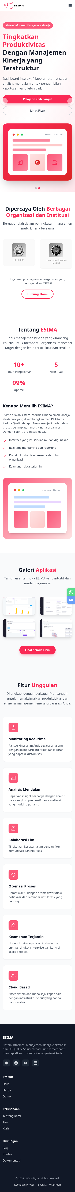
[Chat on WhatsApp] (71, 592)
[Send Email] (71, 600)
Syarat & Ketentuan (49, 1184)
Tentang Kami (12, 1116)
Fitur (6, 1084)
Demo (7, 1096)
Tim (5, 1122)
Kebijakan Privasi (24, 1184)
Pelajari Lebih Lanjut (37, 99)
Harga (7, 1090)
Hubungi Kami (37, 294)
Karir (6, 1128)
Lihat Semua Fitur (37, 650)
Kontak (7, 1154)
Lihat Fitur (37, 110)
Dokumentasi (12, 1160)
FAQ (5, 1148)
